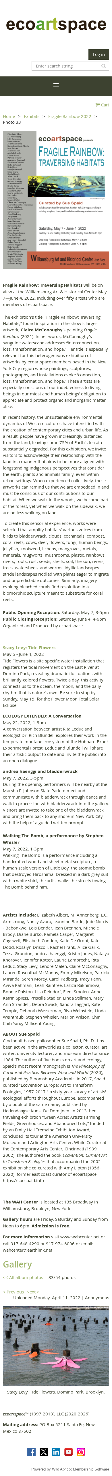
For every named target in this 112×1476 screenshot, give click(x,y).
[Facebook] (31, 1452)
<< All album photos (23, 1277)
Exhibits (31, 116)
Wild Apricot (62, 1469)
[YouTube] (68, 1452)
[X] (44, 1452)
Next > (32, 1292)
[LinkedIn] (56, 1452)
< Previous (13, 1292)
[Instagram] (81, 1452)
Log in (99, 54)
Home (9, 116)
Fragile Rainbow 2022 (69, 116)
